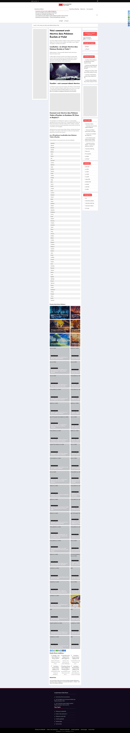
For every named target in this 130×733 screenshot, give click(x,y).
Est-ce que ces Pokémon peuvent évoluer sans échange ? (46, 12)
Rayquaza (52, 171)
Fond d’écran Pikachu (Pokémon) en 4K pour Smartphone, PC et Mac (59, 385)
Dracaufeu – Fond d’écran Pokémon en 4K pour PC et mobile (80, 605)
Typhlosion (52, 164)
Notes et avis (82, 9)
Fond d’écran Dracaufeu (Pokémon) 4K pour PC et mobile (60, 577)
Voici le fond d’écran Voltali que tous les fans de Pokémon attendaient (59, 564)
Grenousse (52, 220)
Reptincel (52, 145)
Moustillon (52, 192)
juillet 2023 (87, 186)
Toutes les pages (59, 721)
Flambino (52, 250)
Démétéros (52, 203)
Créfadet (52, 177)
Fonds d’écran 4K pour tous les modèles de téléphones (46, 11)
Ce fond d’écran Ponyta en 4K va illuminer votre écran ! (79, 646)
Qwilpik (52, 298)
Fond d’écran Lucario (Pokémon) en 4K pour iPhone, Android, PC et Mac (80, 371)
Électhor (52, 151)
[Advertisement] (40, 64)
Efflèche (52, 238)
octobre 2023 (87, 179)
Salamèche (52, 143)
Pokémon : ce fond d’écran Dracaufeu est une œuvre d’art (80, 536)
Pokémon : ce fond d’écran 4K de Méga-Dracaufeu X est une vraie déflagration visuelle (79, 522)
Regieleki (52, 276)
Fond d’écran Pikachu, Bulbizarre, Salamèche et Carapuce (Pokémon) (59, 591)
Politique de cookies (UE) (60, 716)
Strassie (52, 227)
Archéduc (52, 240)
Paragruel (52, 294)
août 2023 (87, 184)
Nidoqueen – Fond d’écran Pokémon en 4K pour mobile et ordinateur (59, 454)
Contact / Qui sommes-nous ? (61, 714)
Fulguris (52, 201)
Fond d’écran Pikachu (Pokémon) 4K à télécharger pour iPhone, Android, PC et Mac (59, 316)
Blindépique (53, 212)
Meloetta (52, 205)
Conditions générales (60, 719)
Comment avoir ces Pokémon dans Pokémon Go (45, 14)
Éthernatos (52, 268)
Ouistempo (52, 244)
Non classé (87, 208)
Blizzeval (52, 281)
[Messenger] (129, 21)
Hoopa (52, 231)
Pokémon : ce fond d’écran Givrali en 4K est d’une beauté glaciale (59, 522)
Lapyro (52, 253)
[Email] (129, 15)
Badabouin (52, 246)
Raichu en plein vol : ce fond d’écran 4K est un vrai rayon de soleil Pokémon (59, 481)
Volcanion (52, 233)
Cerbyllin (52, 287)
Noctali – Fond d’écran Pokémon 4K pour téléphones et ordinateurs (59, 399)
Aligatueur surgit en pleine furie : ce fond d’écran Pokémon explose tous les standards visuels (59, 536)
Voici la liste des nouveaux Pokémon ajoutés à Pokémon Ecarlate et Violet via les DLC (52, 15)
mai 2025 (87, 171)
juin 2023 (87, 189)
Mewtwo (52, 156)
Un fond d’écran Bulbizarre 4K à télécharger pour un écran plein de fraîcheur (79, 481)
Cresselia (52, 188)
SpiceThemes (72, 731)
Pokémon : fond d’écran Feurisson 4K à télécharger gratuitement (59, 646)
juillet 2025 (87, 166)
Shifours (52, 272)
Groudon (52, 169)
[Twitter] (129, 13)
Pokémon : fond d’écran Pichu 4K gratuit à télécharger (79, 619)
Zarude (52, 274)
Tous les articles (59, 724)
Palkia (52, 182)
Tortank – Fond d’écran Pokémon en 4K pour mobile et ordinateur (80, 412)
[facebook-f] (97, 1)
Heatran (52, 184)
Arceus (52, 190)
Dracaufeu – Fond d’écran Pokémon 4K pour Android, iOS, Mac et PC (80, 385)
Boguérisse (52, 210)
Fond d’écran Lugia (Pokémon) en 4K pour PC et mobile (59, 619)
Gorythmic (52, 248)
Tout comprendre (90, 9)
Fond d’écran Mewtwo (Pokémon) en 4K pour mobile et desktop (59, 357)
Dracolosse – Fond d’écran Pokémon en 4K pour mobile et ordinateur (59, 440)
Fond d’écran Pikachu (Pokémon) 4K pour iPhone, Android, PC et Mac (59, 344)
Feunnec (52, 214)
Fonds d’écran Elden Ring (74, 9)
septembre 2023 (88, 181)
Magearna (52, 242)
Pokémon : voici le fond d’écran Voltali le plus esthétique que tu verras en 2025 (59, 508)
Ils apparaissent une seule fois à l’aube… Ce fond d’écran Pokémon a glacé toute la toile (80, 563)
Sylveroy (52, 285)
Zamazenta (52, 266)
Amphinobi (52, 225)
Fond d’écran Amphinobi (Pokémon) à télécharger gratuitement (80, 632)
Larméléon (52, 257)
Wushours (52, 270)
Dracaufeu (52, 147)
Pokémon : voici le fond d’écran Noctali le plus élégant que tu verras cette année (80, 495)
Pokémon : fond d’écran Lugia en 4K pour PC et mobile (80, 577)
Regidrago (52, 278)
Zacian (52, 263)
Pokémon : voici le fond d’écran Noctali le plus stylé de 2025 (79, 509)
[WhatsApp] (129, 17)
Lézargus (52, 261)
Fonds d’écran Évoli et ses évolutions (63, 697)
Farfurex (52, 296)
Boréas (52, 199)
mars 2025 (87, 176)
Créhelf (52, 173)
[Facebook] (129, 11)
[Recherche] (97, 15)
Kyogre (52, 167)
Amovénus (52, 300)
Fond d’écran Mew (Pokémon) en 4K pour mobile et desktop (80, 344)
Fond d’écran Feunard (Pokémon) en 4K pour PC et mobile (59, 605)
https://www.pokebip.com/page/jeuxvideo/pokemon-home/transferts (63, 91)
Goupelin (52, 218)
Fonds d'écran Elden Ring (89, 203)
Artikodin (52, 149)
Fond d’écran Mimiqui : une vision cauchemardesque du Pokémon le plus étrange (59, 550)
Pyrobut (52, 255)
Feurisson (52, 162)
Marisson (52, 207)
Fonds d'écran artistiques (89, 200)
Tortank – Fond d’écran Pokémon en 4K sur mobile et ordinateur (59, 412)
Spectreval (52, 283)
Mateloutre (52, 195)
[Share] (129, 25)
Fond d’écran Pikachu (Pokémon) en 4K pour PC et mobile (80, 591)
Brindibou (52, 235)
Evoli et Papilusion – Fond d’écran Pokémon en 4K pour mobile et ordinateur (58, 426)
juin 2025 (87, 169)
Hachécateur (53, 289)
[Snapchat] (129, 23)
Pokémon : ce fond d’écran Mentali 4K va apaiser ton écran (59, 495)
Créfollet (52, 175)
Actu (86, 198)
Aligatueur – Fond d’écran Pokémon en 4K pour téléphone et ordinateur (80, 399)
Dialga (52, 179)
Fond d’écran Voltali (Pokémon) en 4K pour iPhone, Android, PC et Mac (80, 330)
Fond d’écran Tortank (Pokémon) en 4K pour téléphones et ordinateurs (80, 357)
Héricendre (52, 160)
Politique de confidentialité (61, 711)
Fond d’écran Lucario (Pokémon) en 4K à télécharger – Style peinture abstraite (59, 371)
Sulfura (52, 154)
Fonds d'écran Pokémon (89, 205)
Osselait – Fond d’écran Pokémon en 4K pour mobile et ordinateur (80, 440)
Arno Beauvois (63, 731)
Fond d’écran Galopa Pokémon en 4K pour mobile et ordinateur (59, 467)
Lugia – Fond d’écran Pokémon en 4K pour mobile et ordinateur (80, 426)
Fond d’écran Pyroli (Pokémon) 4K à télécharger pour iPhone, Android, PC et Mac (80, 316)
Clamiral (52, 197)
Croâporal (52, 222)
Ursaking (52, 291)
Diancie (52, 229)
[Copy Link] (129, 19)
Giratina (52, 186)
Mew (51, 158)
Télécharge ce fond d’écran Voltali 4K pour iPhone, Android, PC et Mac (59, 330)
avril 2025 (87, 174)
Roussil (52, 216)
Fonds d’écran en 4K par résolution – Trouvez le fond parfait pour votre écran (50, 17)
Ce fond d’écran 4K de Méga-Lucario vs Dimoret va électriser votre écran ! (59, 632)
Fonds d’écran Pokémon (39, 9)
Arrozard (52, 259)
